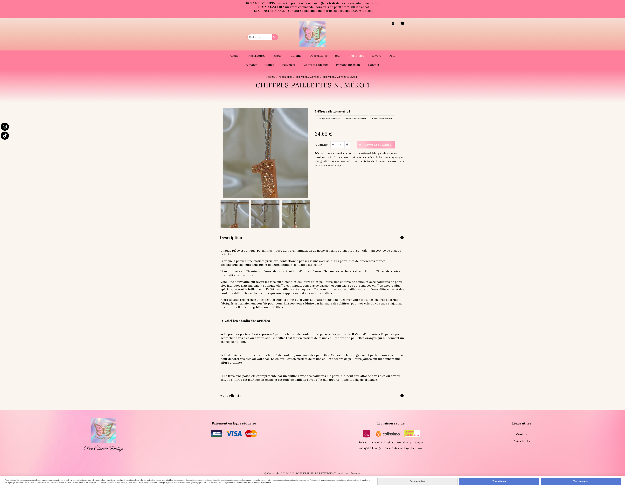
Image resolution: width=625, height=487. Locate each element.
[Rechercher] (275, 37)
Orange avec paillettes (329, 118)
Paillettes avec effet (382, 118)
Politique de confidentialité (259, 482)
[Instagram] (5, 127)
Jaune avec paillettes (356, 118)
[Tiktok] (5, 136)
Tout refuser (499, 481)
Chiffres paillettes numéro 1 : (333, 111)
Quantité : (322, 144)
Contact (521, 434)
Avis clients (522, 441)
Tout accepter (581, 481)
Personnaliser (417, 481)
